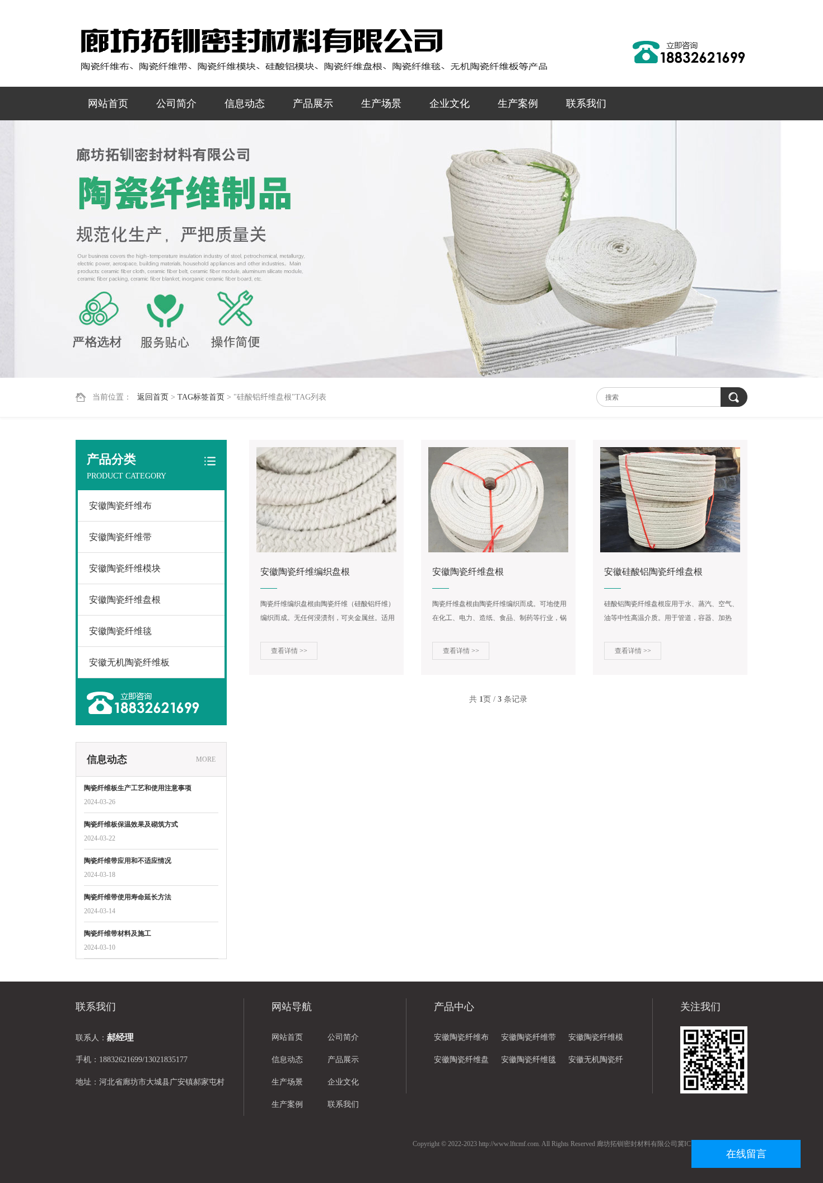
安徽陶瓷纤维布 (120, 505)
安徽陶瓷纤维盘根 (125, 599)
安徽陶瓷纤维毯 (120, 631)
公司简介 (176, 103)
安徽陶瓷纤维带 (120, 537)
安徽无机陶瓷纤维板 (129, 662)
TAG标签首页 (201, 397)
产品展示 (313, 103)
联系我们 (586, 103)
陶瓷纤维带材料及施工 (117, 933)
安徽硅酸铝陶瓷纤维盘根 (653, 571)
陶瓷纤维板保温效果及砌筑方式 (131, 824)
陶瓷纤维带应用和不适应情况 (127, 861)
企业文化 (449, 103)
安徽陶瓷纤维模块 (125, 568)
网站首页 (108, 103)
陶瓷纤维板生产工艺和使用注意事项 (137, 788)
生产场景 (381, 103)
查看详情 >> (289, 651)
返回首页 (153, 397)
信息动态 (245, 103)
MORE (206, 759)
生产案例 (518, 103)
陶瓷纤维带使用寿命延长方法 (127, 897)
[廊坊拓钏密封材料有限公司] (313, 50)
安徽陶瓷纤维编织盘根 (305, 571)
